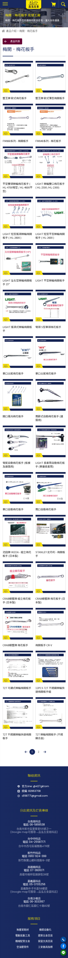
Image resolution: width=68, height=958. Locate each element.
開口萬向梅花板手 (13, 416)
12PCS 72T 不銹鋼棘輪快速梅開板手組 (50, 689)
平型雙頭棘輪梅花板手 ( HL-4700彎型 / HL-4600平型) (17, 187)
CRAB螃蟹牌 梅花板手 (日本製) (50, 600)
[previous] (26, 752)
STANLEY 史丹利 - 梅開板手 (50, 554)
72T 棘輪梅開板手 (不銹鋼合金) (49, 736)
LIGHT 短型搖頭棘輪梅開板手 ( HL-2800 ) (17, 235)
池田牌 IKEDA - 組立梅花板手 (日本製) (17, 554)
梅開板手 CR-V (43, 645)
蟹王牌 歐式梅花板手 (15, 98)
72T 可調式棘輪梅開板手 (17, 688)
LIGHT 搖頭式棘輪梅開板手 (17, 328)
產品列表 (15, 41)
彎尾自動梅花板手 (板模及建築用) (16, 464)
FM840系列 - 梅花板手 (48, 141)
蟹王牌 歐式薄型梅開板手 (50, 98)
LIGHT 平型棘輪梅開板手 (50, 280)
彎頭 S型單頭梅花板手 (48, 327)
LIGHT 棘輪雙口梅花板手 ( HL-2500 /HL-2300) (50, 185)
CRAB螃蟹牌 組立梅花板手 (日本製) (17, 600)
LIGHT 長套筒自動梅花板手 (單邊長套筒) (50, 464)
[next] (45, 752)
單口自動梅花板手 (13, 509)
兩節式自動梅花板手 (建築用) (49, 418)
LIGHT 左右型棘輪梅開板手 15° (17, 282)
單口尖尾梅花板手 (13, 373)
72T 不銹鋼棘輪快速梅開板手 (17, 736)
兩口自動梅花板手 (45, 509)
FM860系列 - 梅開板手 (15, 141)
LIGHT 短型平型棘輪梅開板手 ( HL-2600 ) (50, 235)
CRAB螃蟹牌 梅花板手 (15, 645)
